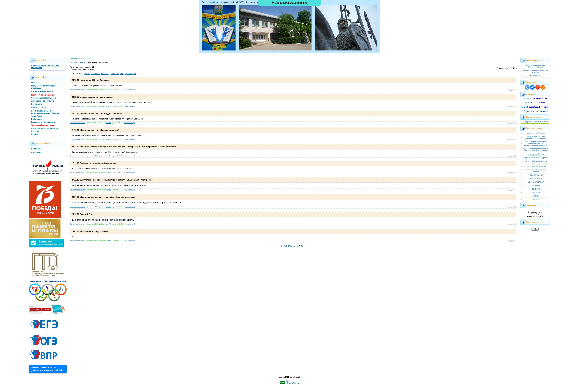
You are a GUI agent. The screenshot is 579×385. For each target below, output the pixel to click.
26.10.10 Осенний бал (82, 214)
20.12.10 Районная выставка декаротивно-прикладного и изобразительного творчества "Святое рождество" (124, 147)
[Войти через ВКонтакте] (532, 87)
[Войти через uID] (527, 87)
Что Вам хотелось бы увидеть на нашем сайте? (46, 369)
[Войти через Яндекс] (537, 87)
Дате (86, 74)
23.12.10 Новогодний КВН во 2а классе (90, 80)
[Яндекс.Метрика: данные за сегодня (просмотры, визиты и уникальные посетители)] (292, 381)
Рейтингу (105, 74)
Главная (73, 63)
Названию (95, 74)
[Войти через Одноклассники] (542, 87)
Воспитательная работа (77, 89)
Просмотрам (130, 74)
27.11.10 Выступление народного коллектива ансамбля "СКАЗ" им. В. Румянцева (111, 180)
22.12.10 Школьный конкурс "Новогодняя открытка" (97, 113)
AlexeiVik (108, 89)
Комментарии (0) (130, 89)
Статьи (82, 63)
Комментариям (117, 74)
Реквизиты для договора (536, 111)
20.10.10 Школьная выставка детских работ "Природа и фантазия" (104, 197)
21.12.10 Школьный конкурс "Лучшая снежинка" (95, 130)
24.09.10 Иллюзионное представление (90, 231)
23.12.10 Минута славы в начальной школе (92, 97)
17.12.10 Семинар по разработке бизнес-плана (94, 163)
